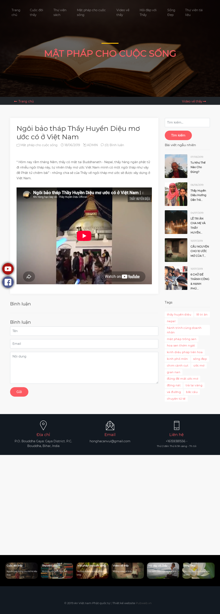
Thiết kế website (123, 603)
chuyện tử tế (176, 398)
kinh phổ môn (177, 358)
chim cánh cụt (177, 365)
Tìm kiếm (178, 135)
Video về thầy (122, 12)
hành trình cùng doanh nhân (184, 330)
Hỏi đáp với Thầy (148, 12)
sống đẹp (200, 358)
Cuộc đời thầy (36, 12)
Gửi (19, 392)
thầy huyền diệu (179, 314)
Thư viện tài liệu (194, 12)
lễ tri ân (202, 314)
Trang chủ (16, 12)
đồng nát (173, 385)
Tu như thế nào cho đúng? (198, 167)
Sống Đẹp (171, 12)
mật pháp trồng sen (181, 339)
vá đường (174, 392)
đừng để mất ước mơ (182, 378)
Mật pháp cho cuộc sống (91, 12)
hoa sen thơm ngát (181, 345)
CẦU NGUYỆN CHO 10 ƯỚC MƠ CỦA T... (200, 251)
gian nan (173, 372)
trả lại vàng (194, 385)
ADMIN (92, 145)
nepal (171, 321)
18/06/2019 (72, 145)
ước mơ (198, 365)
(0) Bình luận (114, 145)
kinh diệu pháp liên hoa (185, 352)
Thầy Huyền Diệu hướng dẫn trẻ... (198, 195)
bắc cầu (192, 392)
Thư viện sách (59, 12)
